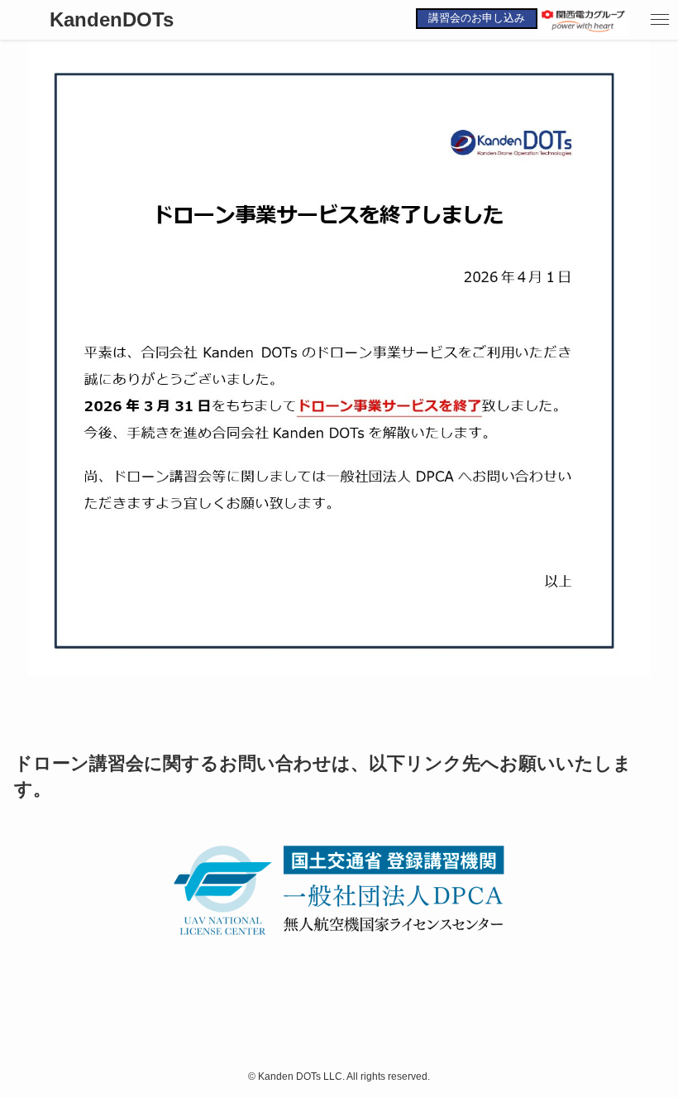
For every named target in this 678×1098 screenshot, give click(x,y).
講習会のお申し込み (476, 18)
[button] (660, 20)
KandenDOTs (112, 20)
